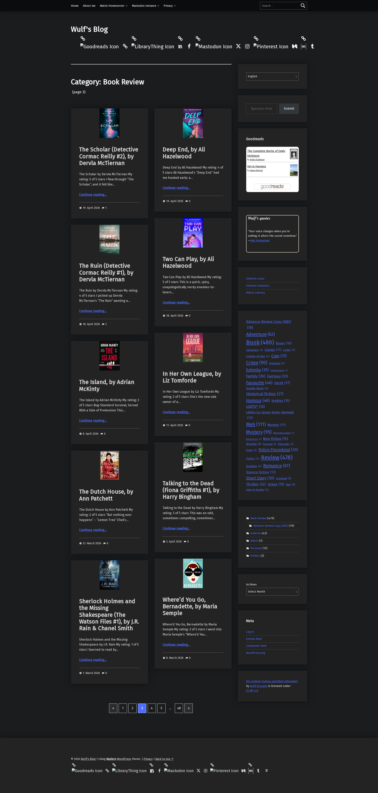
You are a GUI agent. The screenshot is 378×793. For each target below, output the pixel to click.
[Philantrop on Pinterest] (271, 46)
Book (260, 342)
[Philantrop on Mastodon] (214, 46)
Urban (276, 484)
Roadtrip (253, 466)
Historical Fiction (265, 394)
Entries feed (254, 639)
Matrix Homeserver (112, 5)
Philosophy (286, 444)
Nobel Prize (253, 439)
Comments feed (256, 646)
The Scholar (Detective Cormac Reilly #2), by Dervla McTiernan (108, 156)
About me (89, 5)
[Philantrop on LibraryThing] (153, 46)
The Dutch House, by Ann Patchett (106, 495)
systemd (283, 478)
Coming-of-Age (258, 356)
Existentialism (279, 370)
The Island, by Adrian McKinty (106, 385)
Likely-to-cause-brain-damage (270, 415)
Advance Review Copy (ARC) (268, 325)
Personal (269, 444)
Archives (251, 584)
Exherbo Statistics (257, 285)
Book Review (258, 518)
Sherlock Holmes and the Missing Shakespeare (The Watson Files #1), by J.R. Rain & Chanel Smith (109, 615)
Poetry (251, 450)
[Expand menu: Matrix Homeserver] (127, 6)
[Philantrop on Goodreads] (99, 46)
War (290, 484)
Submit (289, 108)
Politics (252, 458)
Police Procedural (278, 449)
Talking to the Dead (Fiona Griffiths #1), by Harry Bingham (191, 490)
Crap (279, 355)
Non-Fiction (275, 439)
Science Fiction (261, 472)
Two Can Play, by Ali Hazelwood (188, 262)
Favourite (259, 382)
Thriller (256, 484)
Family (255, 376)
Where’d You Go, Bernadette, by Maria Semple (190, 606)
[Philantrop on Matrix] (303, 46)
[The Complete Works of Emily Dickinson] (294, 154)
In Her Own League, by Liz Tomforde (192, 377)
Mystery (258, 432)
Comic (289, 350)
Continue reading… (93, 195)
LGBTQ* (255, 406)
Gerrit (282, 383)
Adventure (260, 334)
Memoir (276, 425)
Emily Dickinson (257, 159)
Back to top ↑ (164, 759)
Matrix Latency (255, 292)
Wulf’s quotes (259, 218)
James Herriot (256, 170)
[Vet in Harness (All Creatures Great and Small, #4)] (294, 170)
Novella (253, 444)
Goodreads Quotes (288, 250)
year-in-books (257, 489)
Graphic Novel (257, 388)
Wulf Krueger (259, 686)
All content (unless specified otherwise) (272, 681)
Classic (273, 350)
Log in (250, 632)
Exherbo (257, 369)
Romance (276, 465)
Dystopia (276, 363)
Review (277, 457)
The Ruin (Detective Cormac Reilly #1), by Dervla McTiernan (106, 272)
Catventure (254, 350)
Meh (256, 424)
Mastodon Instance (144, 5)
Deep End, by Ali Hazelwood (184, 153)
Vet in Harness (256, 166)
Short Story (260, 478)
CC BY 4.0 (252, 690)
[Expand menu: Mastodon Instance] (158, 6)
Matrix (254, 540)
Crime (256, 362)
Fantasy (277, 376)
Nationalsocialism (283, 433)
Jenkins (280, 401)
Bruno (283, 343)
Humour (258, 400)
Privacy (168, 5)
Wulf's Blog (89, 29)
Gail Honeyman (260, 240)
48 (179, 708)
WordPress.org (255, 653)
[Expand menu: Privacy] (175, 6)
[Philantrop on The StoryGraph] (180, 46)
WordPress (124, 759)
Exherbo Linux (255, 278)
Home (75, 5)
